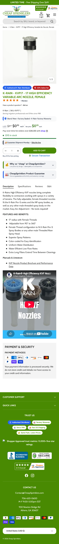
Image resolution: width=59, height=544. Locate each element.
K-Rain (5, 110)
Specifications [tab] (24, 186)
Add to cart (39, 150)
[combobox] (29, 21)
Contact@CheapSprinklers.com (29, 493)
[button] (48, 15)
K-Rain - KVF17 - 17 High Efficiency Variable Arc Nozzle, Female (32, 27)
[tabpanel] (29, 265)
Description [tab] (8, 186)
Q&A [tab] (49, 186)
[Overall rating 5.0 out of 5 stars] (11, 100)
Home (5, 27)
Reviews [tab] (39, 186)
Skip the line (36, 142)
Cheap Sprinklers (14, 539)
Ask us (25, 105)
